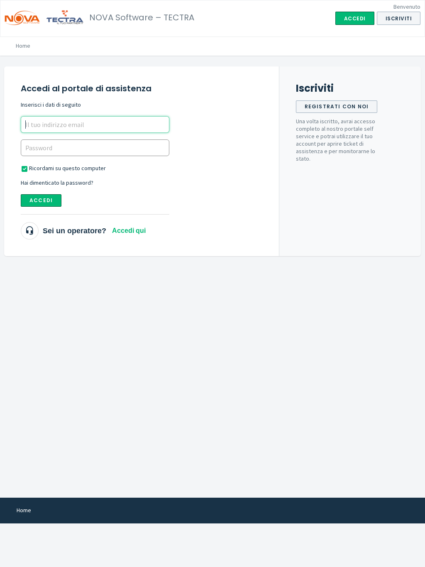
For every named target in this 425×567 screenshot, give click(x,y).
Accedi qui (129, 230)
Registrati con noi (337, 106)
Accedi (41, 200)
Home (23, 45)
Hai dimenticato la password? (57, 182)
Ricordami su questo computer (67, 168)
